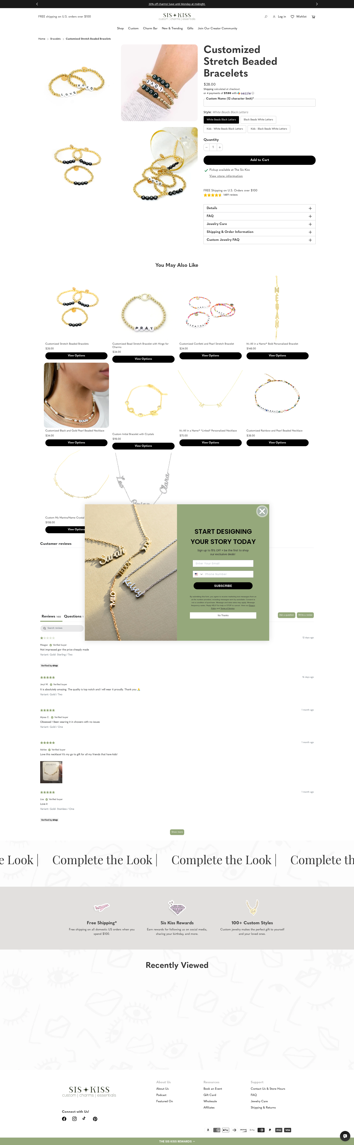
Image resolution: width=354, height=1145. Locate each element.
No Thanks (223, 615)
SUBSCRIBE (223, 586)
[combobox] (198, 574)
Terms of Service (228, 608)
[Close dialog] (262, 511)
